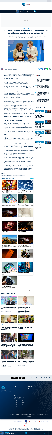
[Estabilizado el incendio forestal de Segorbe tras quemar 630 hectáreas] (26, 319)
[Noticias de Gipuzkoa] (18, 421)
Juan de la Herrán (42, 388)
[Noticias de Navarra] (44, 421)
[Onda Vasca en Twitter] (36, 378)
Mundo (2, 306)
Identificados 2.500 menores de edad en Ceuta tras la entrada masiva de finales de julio (8, 346)
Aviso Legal (17, 414)
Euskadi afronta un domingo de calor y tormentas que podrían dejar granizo (43, 80)
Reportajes (30, 388)
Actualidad (13, 8)
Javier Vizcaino (42, 390)
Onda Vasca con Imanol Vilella (19, 402)
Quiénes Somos (11, 414)
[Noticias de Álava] (33, 421)
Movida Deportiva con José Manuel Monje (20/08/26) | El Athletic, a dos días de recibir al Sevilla (39, 125)
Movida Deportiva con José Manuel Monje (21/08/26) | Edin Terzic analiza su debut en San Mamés (39, 115)
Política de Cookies (32, 414)
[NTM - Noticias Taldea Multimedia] (26, 421)
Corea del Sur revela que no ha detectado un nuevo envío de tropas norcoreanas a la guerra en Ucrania (8, 363)
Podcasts (7, 8)
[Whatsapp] (47, 69)
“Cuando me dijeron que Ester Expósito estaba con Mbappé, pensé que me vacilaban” (43, 100)
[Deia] (9, 421)
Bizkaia (19, 8)
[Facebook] (45, 69)
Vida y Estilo (36, 8)
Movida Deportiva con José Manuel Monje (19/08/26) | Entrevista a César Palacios (39, 146)
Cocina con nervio (42, 392)
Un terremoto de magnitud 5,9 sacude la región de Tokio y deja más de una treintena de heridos (25, 346)
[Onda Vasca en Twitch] (47, 378)
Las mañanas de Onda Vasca (19, 388)
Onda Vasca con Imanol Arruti (19, 400)
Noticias (30, 386)
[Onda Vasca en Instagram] (44, 378)
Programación (44, 8)
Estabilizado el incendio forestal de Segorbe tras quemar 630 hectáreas (25, 327)
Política (19, 306)
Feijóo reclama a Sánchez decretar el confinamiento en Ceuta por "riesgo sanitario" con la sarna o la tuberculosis (25, 309)
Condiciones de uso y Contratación (42, 414)
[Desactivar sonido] (47, 433)
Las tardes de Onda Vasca (19, 390)
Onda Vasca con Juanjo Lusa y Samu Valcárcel (19, 398)
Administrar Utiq (28, 416)
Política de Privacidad (24, 414)
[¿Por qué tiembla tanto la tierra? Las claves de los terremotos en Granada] (26, 354)
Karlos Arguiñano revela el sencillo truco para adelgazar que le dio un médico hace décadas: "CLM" (43, 87)
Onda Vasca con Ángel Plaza (19, 404)
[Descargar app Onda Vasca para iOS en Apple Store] (22, 377)
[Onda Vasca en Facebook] (39, 378)
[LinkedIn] (42, 69)
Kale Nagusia (16, 392)
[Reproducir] (35, 11)
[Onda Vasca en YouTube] (42, 378)
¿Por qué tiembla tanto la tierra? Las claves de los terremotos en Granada (26, 363)
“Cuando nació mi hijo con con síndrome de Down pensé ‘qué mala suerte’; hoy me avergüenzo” (43, 94)
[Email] (50, 69)
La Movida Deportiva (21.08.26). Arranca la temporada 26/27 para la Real (39, 136)
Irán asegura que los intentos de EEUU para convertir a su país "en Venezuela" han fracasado (9, 309)
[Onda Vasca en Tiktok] (49, 378)
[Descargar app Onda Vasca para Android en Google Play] (14, 377)
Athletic (24, 8)
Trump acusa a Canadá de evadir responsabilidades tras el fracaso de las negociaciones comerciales (9, 327)
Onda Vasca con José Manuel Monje (19, 395)
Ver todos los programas (18, 406)
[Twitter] (39, 69)
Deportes (30, 8)
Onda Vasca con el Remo (24, 11)
